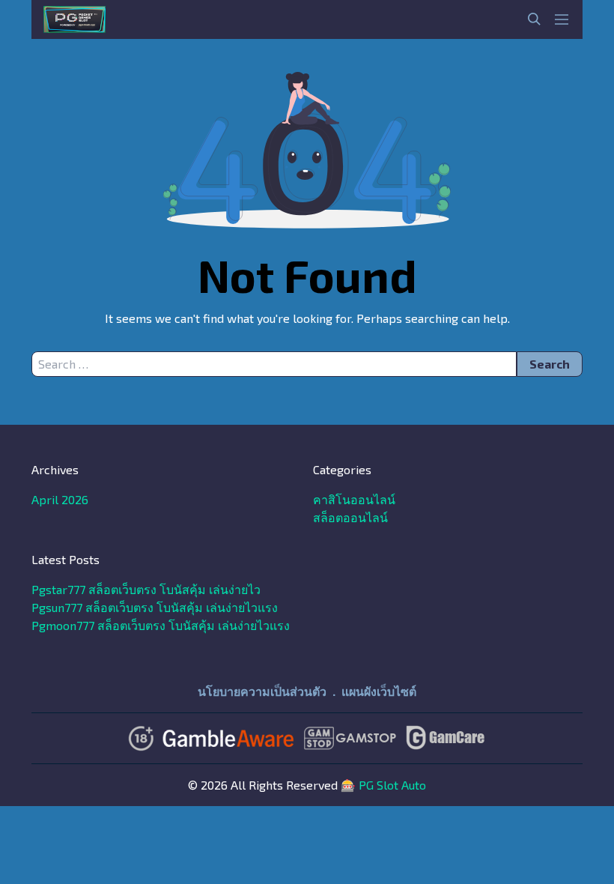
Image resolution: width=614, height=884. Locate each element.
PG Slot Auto (392, 785)
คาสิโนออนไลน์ (354, 499)
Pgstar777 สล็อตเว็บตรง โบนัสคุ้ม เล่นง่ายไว (146, 589)
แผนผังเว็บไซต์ (378, 691)
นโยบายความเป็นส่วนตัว (262, 691)
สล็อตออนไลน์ (350, 517)
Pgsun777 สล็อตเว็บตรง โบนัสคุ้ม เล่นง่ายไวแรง (154, 607)
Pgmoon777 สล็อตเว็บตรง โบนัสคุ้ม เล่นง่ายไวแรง (160, 625)
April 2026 (59, 499)
